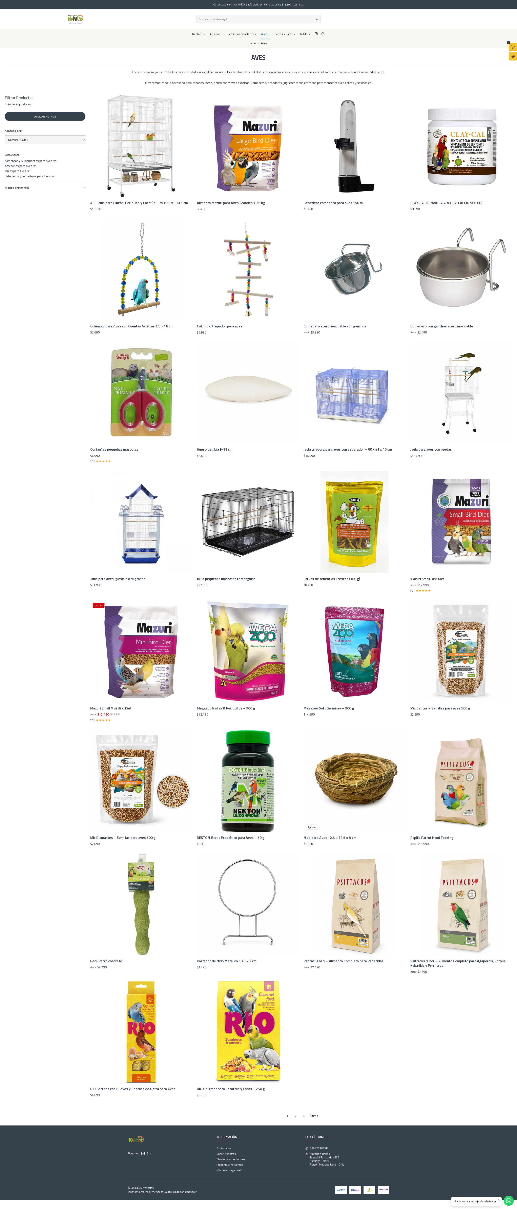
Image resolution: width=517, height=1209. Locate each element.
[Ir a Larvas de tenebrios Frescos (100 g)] (354, 522)
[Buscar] (317, 19)
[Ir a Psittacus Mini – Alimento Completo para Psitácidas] (354, 904)
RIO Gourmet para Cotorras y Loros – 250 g (231, 1088)
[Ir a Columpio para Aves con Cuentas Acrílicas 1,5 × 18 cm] (141, 269)
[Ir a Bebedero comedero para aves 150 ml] (354, 146)
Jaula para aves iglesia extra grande (118, 578)
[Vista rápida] (185, 146)
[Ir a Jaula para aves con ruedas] (461, 393)
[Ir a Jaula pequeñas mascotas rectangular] (248, 522)
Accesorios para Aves (21, 166)
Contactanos (223, 1148)
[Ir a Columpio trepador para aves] (248, 269)
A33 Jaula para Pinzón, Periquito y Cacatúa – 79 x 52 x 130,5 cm (139, 202)
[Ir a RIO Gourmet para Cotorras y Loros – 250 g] (248, 1032)
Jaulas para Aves (18, 171)
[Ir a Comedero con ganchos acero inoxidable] (461, 269)
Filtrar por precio (17, 188)
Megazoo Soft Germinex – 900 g (329, 708)
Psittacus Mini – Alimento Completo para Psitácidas (344, 961)
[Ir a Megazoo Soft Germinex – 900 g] (354, 652)
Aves (264, 34)
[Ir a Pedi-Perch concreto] (141, 904)
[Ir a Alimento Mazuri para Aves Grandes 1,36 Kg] (248, 146)
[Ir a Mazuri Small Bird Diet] (461, 522)
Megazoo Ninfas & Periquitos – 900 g (226, 708)
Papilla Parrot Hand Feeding (431, 837)
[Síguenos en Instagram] (316, 34)
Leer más (298, 4)
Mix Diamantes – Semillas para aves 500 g (123, 837)
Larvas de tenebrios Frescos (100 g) (332, 578)
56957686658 (319, 1148)
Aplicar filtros (45, 116)
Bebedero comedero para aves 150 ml (334, 202)
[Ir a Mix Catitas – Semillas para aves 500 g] (461, 652)
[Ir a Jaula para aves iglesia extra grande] (141, 522)
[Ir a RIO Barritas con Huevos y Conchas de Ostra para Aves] (141, 1032)
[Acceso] (513, 56)
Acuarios (215, 34)
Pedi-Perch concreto (106, 961)
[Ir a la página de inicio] (75, 19)
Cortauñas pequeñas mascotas (114, 449)
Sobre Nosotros (226, 1154)
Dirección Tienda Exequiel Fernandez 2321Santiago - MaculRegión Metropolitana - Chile (327, 1159)
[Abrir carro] (513, 47)
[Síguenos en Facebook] (323, 34)
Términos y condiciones (230, 1159)
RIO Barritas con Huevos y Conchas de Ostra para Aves (132, 1088)
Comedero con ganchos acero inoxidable (441, 326)
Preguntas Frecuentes (229, 1164)
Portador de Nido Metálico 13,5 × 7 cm (226, 961)
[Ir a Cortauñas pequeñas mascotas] (141, 393)
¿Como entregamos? (229, 1170)
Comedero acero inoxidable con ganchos (335, 326)
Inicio (253, 43)
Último (314, 1116)
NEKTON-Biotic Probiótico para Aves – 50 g (230, 837)
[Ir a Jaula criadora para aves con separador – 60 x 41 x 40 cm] (354, 393)
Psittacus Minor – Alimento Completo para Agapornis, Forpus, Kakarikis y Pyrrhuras (458, 963)
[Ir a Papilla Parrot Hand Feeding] (461, 781)
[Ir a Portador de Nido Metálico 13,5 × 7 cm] (248, 904)
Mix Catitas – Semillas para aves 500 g (440, 708)
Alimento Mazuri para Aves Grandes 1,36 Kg (231, 202)
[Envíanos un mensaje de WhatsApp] (509, 1201)
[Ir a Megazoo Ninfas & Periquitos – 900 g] (248, 652)
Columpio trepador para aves (219, 326)
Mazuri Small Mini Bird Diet (110, 708)
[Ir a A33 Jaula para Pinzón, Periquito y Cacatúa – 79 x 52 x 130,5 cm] (141, 146)
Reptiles (197, 34)
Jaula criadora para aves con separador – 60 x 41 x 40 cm (348, 449)
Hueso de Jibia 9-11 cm (214, 449)
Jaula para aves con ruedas (431, 449)
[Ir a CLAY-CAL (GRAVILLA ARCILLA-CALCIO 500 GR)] (461, 146)
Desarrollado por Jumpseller (181, 1192)
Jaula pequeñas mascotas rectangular (226, 578)
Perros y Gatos (284, 34)
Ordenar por (13, 131)
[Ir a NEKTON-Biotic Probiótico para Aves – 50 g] (248, 781)
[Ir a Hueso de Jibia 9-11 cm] (248, 393)
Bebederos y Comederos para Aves (29, 176)
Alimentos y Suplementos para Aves (31, 161)
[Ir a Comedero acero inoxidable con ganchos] (354, 269)
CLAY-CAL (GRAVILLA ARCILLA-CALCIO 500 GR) (446, 202)
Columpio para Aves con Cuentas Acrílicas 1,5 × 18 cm (131, 326)
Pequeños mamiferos (241, 34)
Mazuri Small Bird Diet (427, 578)
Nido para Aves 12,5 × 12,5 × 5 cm (330, 837)
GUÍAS (304, 34)
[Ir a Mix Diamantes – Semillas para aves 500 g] (141, 781)
